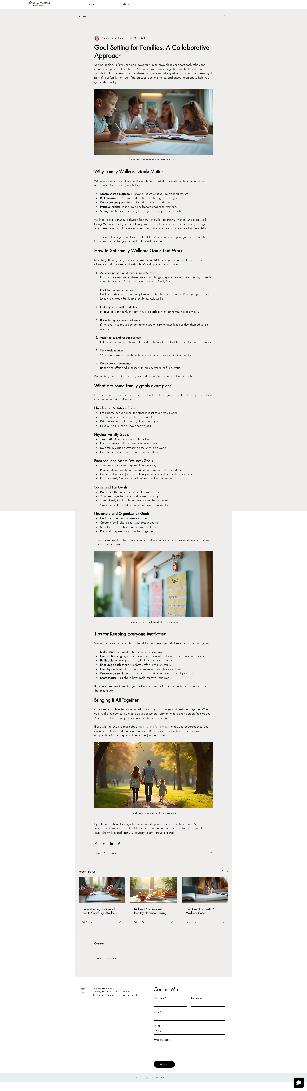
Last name (196, 998)
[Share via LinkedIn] (111, 843)
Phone (157, 1026)
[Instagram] (83, 990)
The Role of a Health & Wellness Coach (200, 911)
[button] (224, 16)
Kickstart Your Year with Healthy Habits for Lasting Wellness (150, 911)
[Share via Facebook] (95, 843)
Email (157, 1012)
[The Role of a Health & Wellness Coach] (205, 890)
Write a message (162, 1039)
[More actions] (211, 38)
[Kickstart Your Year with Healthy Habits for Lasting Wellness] (153, 890)
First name (160, 998)
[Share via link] (119, 843)
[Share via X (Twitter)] (103, 843)
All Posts (82, 16)
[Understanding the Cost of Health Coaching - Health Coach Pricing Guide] (102, 890)
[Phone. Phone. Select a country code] (159, 1031)
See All (225, 871)
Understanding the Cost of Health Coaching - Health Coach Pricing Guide (98, 911)
